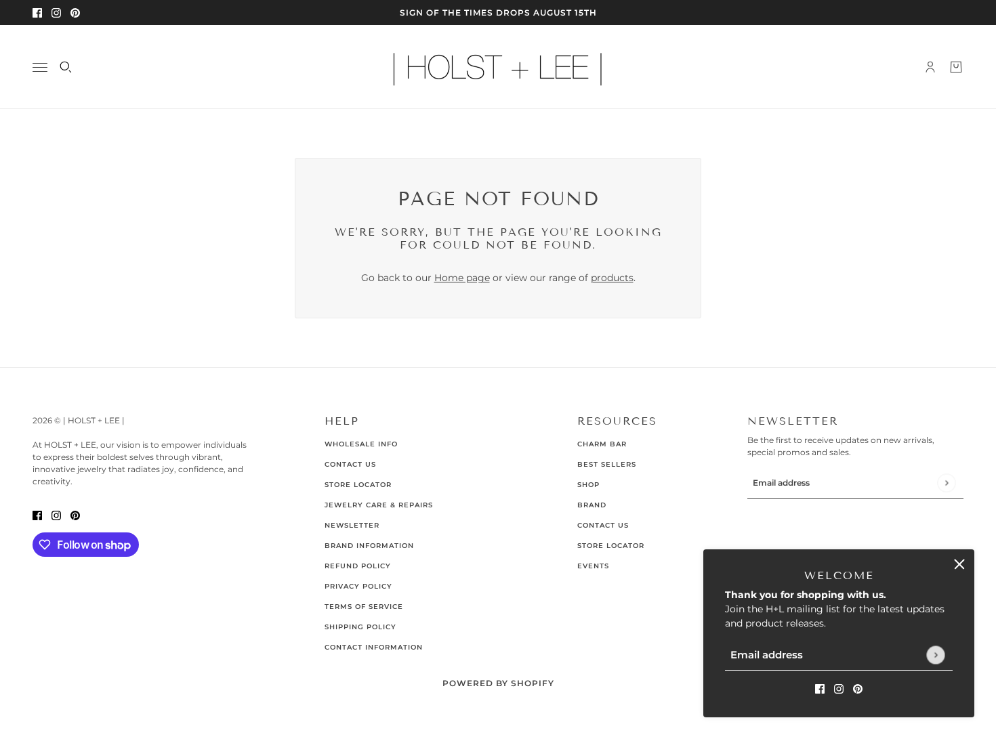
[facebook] (37, 12)
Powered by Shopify (498, 683)
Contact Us (350, 464)
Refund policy (358, 566)
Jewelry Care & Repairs (379, 505)
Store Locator (358, 484)
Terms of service (364, 606)
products (612, 278)
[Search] (65, 67)
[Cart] (956, 67)
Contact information (374, 647)
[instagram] (56, 12)
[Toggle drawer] (40, 67)
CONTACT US (603, 525)
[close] (959, 564)
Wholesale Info (361, 444)
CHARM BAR (602, 444)
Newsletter (352, 525)
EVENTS (593, 566)
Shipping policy (360, 626)
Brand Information (369, 545)
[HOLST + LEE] (498, 67)
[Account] (930, 67)
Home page (462, 278)
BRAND (591, 505)
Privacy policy (358, 586)
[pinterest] (75, 12)
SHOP (588, 484)
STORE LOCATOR (610, 545)
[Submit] (935, 655)
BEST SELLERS (606, 464)
